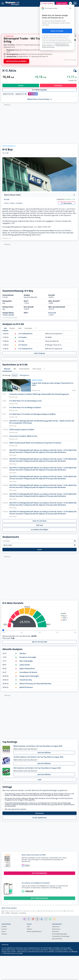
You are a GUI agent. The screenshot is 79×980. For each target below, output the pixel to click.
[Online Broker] (13, 4)
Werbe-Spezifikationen (34, 931)
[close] (70, 8)
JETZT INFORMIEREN (39, 873)
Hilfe (28, 926)
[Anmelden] (75, 3)
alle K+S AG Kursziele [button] (39, 642)
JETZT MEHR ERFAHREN (39, 898)
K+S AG (6, 199)
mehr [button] (40, 780)
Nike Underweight (26, 661)
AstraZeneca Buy (25, 680)
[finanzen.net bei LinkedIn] (41, 919)
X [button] (75, 36)
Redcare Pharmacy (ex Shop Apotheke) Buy (35, 683)
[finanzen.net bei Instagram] (24, 919)
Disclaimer (55, 931)
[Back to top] (73, 977)
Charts (6, 203)
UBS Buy (22, 653)
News (12, 203)
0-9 (7, 911)
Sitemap (4, 934)
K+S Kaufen (22, 337)
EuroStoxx (23, 913)
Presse (4, 931)
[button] (47, 3)
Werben (29, 929)
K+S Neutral (22, 345)
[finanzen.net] (12, 2)
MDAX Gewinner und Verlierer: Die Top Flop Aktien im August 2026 (37, 746)
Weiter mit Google (57, 31)
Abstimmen (39, 813)
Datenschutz (56, 929)
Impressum (55, 926)
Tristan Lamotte (8, 315)
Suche (39, 550)
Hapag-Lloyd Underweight (29, 676)
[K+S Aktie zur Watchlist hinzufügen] (75, 70)
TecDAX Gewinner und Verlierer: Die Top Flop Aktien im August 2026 (38, 757)
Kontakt (4, 926)
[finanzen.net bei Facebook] (29, 919)
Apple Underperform (27, 668)
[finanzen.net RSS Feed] (54, 919)
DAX (3, 913)
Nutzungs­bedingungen (59, 934)
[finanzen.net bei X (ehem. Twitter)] (37, 919)
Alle (3, 911)
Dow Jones (14, 913)
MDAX (8, 913)
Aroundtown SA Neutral (28, 672)
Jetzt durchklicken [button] (44, 752)
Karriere (4, 929)
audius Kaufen (24, 665)
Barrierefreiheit (57, 939)
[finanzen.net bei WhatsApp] (50, 919)
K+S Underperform (25, 334)
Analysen (19, 203)
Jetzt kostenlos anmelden (16, 61)
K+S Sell (21, 341)
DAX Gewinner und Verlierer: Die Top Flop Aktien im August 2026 (37, 768)
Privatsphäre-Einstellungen (61, 936)
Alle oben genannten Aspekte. (15, 809)
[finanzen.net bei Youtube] (33, 919)
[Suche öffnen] (70, 3)
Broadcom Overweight (27, 657)
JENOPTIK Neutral (26, 687)
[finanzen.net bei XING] (46, 919)
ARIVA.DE (74, 952)
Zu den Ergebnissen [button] (39, 817)
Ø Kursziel (52, 313)
